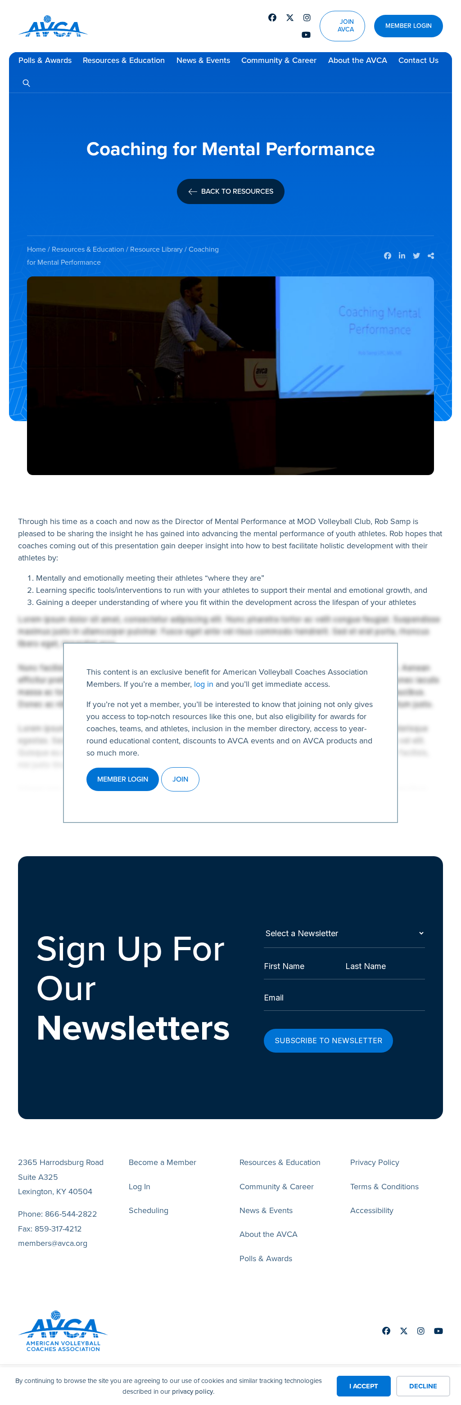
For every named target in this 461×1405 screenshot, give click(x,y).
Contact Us (418, 60)
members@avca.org (52, 1243)
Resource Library (156, 249)
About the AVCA (357, 60)
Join (180, 779)
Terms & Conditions (384, 1186)
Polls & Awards (45, 60)
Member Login (408, 26)
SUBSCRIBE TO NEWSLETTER (328, 1040)
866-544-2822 (71, 1214)
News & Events (203, 60)
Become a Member (162, 1162)
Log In (139, 1186)
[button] (26, 83)
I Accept (363, 1386)
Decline (423, 1386)
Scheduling (148, 1210)
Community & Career (278, 60)
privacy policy (192, 1391)
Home (36, 249)
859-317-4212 (58, 1229)
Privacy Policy (374, 1162)
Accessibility (371, 1210)
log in (203, 684)
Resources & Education (124, 60)
